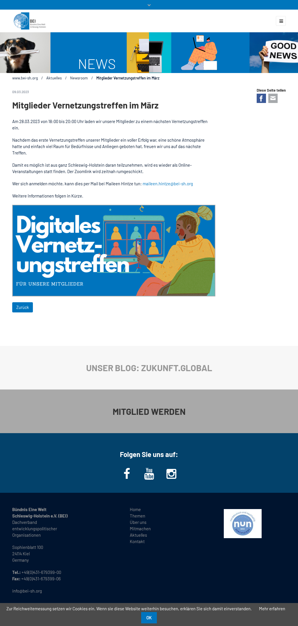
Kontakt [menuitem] (137, 541)
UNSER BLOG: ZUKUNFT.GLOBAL (149, 367)
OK (149, 617)
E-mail (273, 98)
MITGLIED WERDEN (149, 411)
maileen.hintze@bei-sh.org (168, 183)
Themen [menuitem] (137, 515)
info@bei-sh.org (27, 590)
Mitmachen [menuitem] (140, 528)
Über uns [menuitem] (138, 522)
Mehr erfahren (272, 608)
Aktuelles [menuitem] (138, 535)
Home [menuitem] (135, 509)
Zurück (22, 307)
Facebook (261, 98)
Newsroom (79, 78)
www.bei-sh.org (25, 78)
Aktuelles (54, 78)
